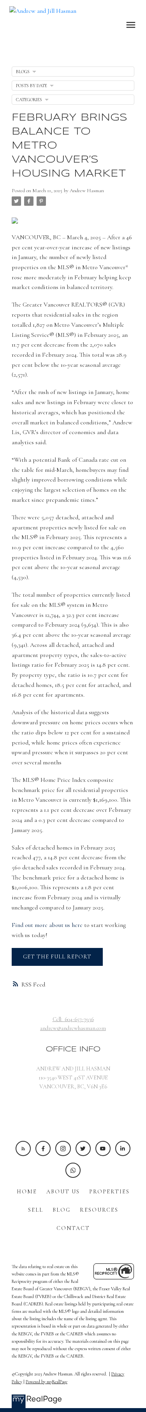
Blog (61, 1210)
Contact (73, 1228)
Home (27, 1191)
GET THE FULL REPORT (57, 956)
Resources (99, 1210)
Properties (109, 1191)
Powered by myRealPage (46, 1381)
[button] (23, 1148)
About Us (63, 1191)
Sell (35, 1210)
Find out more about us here (47, 925)
